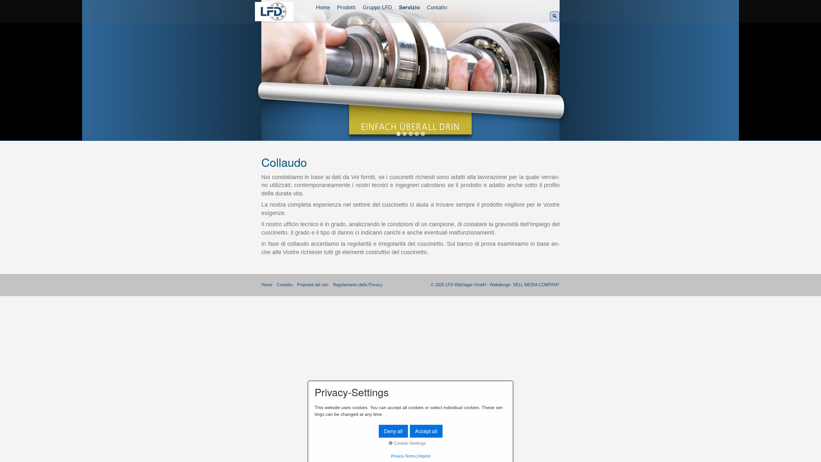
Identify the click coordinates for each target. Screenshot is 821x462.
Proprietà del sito (312, 285)
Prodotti (346, 7)
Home (323, 7)
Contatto (437, 7)
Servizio (409, 7)
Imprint (424, 456)
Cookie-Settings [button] (409, 443)
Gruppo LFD (377, 7)
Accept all (426, 431)
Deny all (393, 431)
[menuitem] (323, 8)
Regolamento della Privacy (358, 285)
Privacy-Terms (403, 456)
